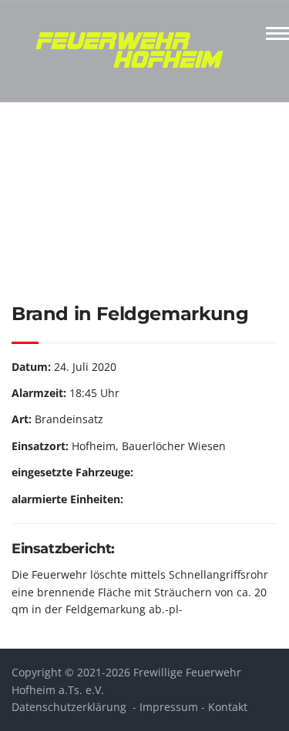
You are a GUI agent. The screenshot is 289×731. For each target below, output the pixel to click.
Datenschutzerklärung (69, 706)
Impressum (168, 706)
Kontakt (227, 706)
